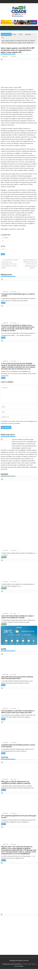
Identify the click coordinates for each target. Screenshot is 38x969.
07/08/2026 (5, 813)
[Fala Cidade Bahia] (2, 27)
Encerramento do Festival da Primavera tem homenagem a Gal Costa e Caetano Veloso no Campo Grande (9, 264)
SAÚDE (3, 685)
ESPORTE (4, 557)
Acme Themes (19, 966)
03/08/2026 (5, 742)
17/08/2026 (5, 613)
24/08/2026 (5, 291)
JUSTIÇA (3, 790)
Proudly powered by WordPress (12, 964)
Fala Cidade (13, 56)
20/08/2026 (5, 323)
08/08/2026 (5, 779)
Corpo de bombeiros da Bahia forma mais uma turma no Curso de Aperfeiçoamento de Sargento (30, 264)
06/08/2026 (5, 708)
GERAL (2, 254)
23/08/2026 (5, 550)
